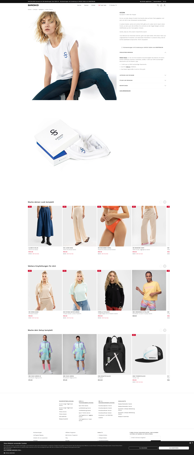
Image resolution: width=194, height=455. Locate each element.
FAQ (66, 437)
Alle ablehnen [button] (143, 448)
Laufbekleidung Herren (85, 408)
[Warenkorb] (161, 5)
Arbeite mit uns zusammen (40, 437)
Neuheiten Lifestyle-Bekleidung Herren (126, 409)
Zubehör (101, 417)
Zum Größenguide (125, 90)
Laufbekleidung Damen (85, 410)
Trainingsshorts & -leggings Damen (86, 416)
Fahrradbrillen (63, 416)
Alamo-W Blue (33, 248)
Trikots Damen (63, 414)
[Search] (157, 5)
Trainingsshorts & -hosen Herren (85, 419)
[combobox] (190, 443)
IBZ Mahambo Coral (104, 248)
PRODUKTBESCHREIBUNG (126, 52)
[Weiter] (164, 202)
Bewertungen (124, 85)
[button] (64, 450)
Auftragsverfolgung (38, 435)
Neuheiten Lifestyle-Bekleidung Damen (126, 413)
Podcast (35, 440)
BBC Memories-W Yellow (141, 312)
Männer (128, 67)
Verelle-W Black (104, 312)
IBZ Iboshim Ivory (138, 248)
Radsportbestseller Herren (125, 406)
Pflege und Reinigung (126, 80)
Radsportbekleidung (66, 401)
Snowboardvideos (103, 440)
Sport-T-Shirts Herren (84, 412)
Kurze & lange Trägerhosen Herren (66, 404)
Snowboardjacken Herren (105, 405)
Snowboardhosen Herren (105, 410)
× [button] (192, 442)
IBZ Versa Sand (33, 312)
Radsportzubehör (63, 419)
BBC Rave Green (68, 376)
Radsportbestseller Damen (125, 404)
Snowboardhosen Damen (105, 412)
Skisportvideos (103, 437)
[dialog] (97, 448)
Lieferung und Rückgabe (127, 75)
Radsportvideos (103, 435)
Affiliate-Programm (70, 432)
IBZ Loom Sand (68, 248)
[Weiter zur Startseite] (33, 5)
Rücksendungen (37, 432)
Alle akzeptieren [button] (173, 448)
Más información (7, 448)
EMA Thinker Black (139, 376)
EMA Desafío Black (104, 376)
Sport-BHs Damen (83, 405)
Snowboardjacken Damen (105, 408)
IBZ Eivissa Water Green (71, 312)
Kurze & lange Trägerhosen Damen (66, 408)
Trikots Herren (63, 411)
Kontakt (67, 440)
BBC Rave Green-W (34, 376)
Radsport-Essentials (123, 416)
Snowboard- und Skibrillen (106, 415)
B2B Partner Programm (71, 435)
